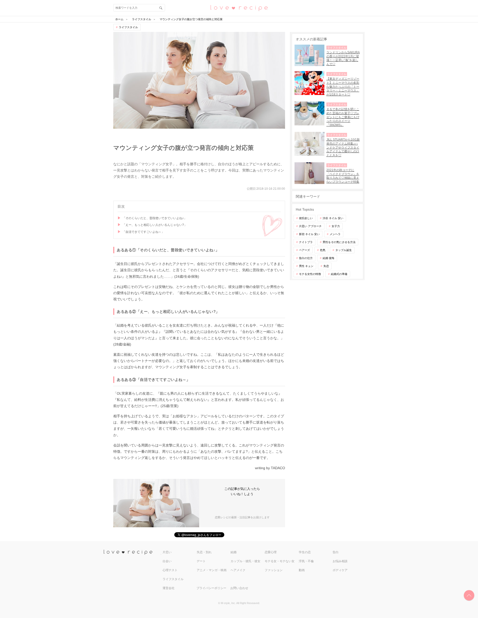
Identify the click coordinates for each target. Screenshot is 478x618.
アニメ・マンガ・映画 (212, 570)
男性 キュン (306, 266)
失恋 (326, 266)
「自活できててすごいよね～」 (143, 232)
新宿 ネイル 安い (309, 234)
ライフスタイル (128, 27)
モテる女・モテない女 (280, 561)
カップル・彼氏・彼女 (245, 561)
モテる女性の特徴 (310, 273)
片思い (167, 552)
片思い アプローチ (310, 226)
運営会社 (169, 588)
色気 (322, 250)
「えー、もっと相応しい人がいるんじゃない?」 (154, 225)
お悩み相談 (340, 561)
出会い (167, 561)
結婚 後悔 (328, 258)
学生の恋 (305, 552)
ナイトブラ (306, 242)
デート (201, 561)
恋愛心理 (271, 552)
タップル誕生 (343, 250)
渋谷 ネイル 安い (333, 218)
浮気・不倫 (306, 561)
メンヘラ (335, 234)
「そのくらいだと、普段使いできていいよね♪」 (154, 218)
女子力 (336, 226)
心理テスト (170, 570)
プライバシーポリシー (211, 588)
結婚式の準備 (339, 273)
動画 (302, 570)
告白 (336, 552)
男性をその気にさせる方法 (339, 242)
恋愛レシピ (239, 7)
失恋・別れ (204, 552)
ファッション (274, 570)
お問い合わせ (239, 588)
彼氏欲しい (306, 218)
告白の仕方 (306, 258)
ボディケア (340, 570)
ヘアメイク (238, 570)
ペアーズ (304, 250)
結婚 (234, 552)
